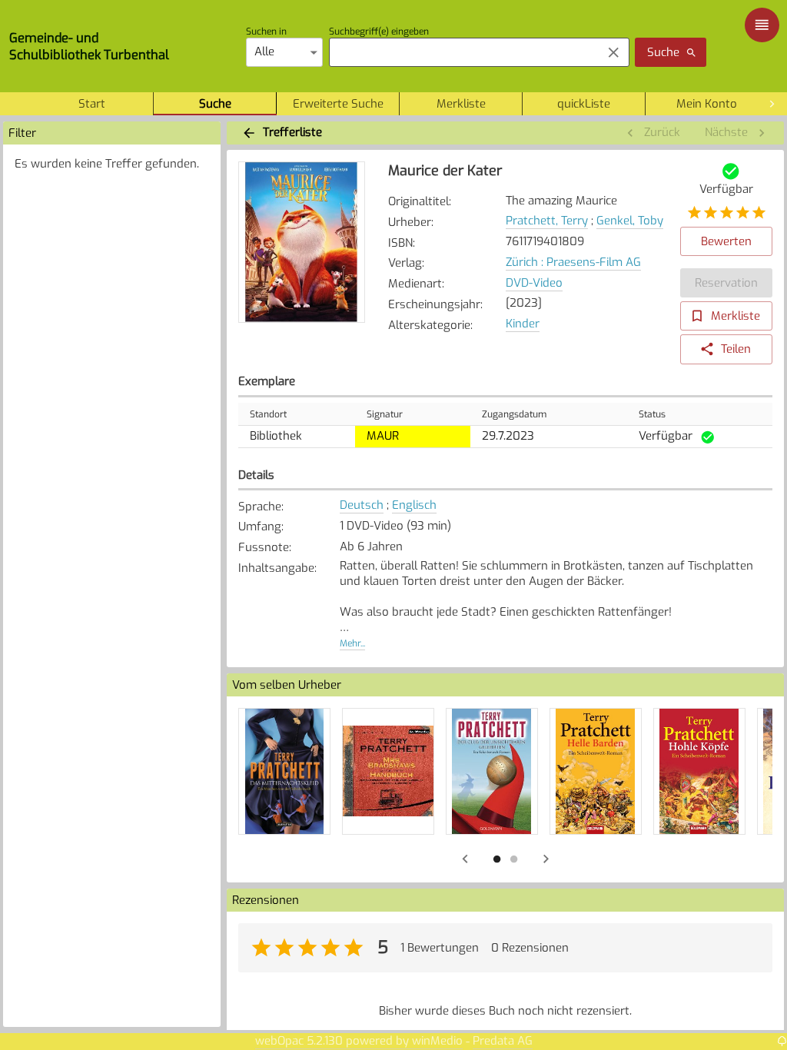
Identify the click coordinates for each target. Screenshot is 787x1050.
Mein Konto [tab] (706, 103)
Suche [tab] (215, 103)
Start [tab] (91, 103)
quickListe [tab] (583, 103)
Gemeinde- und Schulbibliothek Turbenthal (89, 46)
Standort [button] (268, 414)
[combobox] (461, 52)
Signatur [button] (385, 414)
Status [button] (652, 414)
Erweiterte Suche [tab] (338, 103)
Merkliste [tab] (461, 103)
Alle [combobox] (264, 51)
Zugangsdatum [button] (514, 414)
